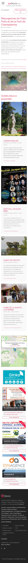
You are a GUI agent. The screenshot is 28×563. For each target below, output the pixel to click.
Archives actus (6, 530)
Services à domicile (20, 517)
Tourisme (24, 519)
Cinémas (3, 509)
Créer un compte (7, 528)
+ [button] (3, 338)
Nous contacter (19, 525)
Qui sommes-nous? (21, 530)
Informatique (5, 513)
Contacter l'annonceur (11, 414)
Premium (14, 515)
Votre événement (20, 10)
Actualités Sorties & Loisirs (8, 533)
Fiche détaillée (13, 417)
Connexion (6, 10)
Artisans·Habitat (11, 507)
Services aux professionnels (9, 519)
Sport (19, 519)
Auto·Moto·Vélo (20, 507)
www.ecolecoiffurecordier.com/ (14, 412)
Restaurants (11, 517)
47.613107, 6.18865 (15, 345)
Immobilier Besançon (20, 511)
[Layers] (24, 338)
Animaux (3, 507)
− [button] (3, 340)
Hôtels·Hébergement (7, 511)
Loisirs (11, 513)
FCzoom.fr (21, 504)
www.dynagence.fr (10, 479)
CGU (16, 528)
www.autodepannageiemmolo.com (15, 446)
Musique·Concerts (6, 515)
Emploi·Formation (12, 509)
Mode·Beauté (17, 513)
